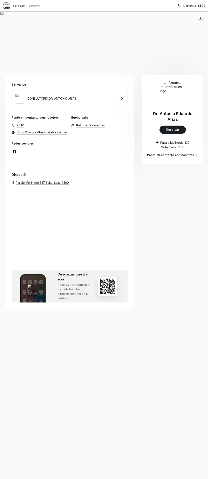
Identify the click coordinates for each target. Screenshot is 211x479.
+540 (201, 5)
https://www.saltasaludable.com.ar (41, 132)
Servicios (19, 5)
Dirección (34, 5)
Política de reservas (90, 125)
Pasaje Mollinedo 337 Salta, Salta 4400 (175, 145)
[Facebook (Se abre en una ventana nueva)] (14, 151)
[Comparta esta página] (200, 18)
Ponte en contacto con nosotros (170, 155)
